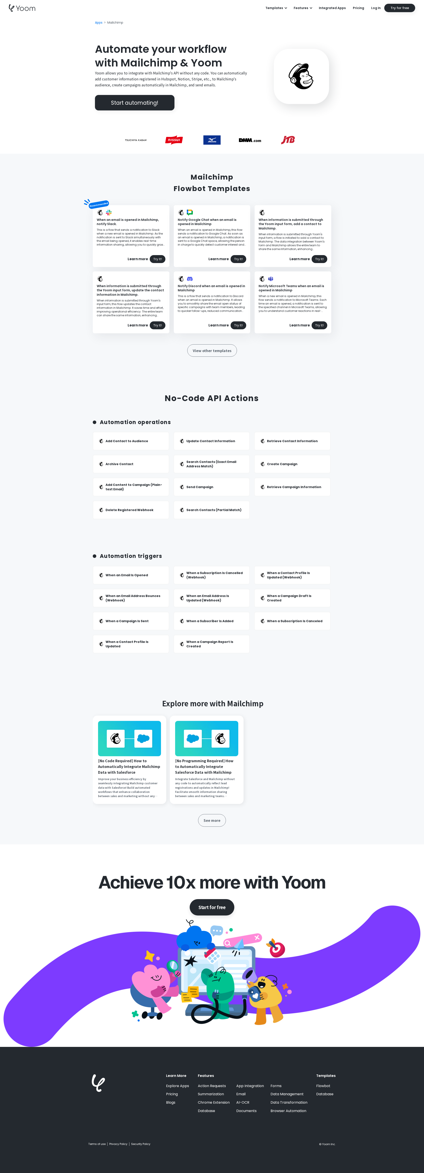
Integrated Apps (332, 8)
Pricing (358, 8)
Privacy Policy (118, 1144)
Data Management (287, 1094)
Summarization (211, 1094)
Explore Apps (177, 1086)
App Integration (250, 1086)
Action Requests (212, 1086)
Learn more (138, 259)
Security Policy (140, 1144)
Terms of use (97, 1144)
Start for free (212, 907)
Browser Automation (288, 1111)
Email (241, 1094)
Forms (276, 1086)
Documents (246, 1111)
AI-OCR (242, 1102)
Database (206, 1111)
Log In (376, 8)
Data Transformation (289, 1102)
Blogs (170, 1102)
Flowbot (323, 1086)
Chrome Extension (214, 1102)
